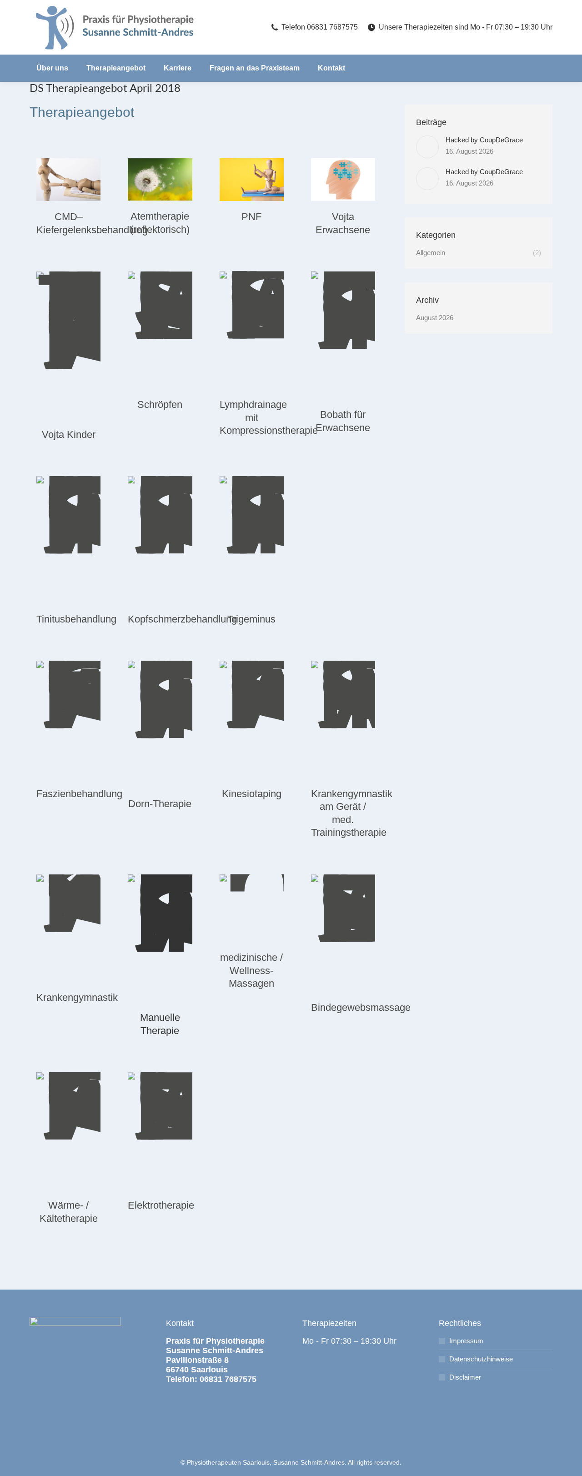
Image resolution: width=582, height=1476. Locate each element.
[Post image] (427, 147)
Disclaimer (465, 1377)
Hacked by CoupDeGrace (484, 140)
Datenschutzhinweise (481, 1359)
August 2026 (434, 317)
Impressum (466, 1341)
